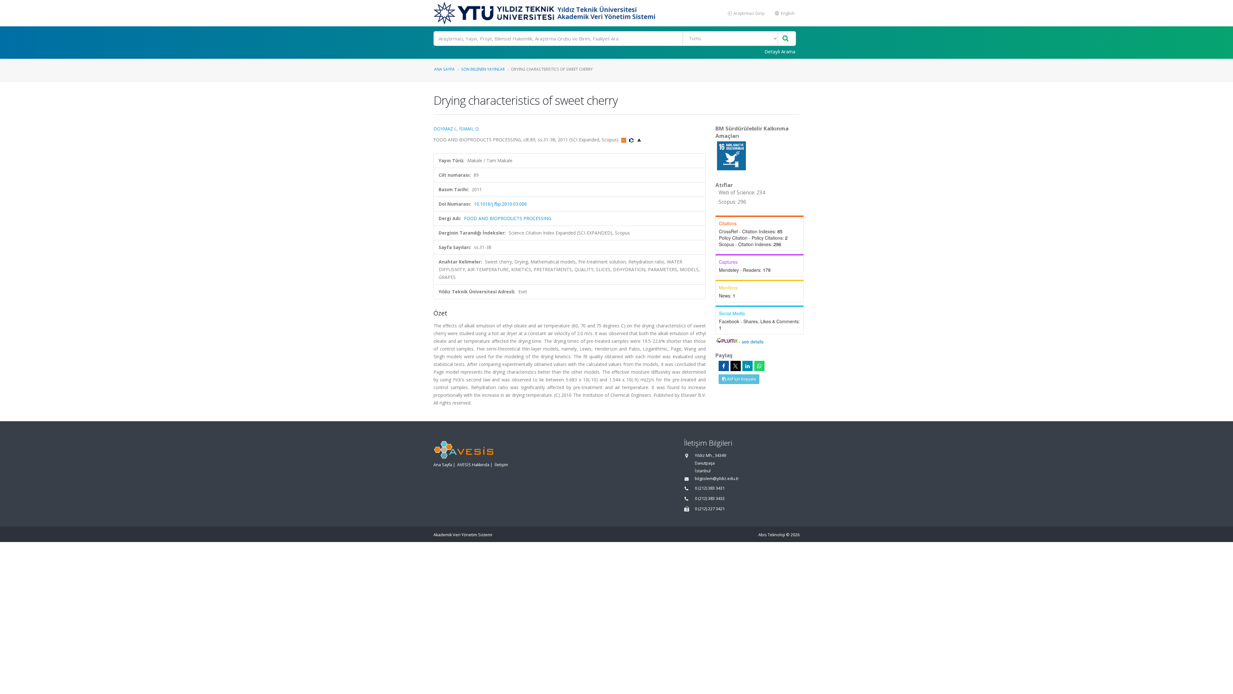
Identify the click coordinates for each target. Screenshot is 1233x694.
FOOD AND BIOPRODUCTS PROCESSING (507, 218)
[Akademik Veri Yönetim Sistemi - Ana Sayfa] (494, 13)
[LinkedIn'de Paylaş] (747, 366)
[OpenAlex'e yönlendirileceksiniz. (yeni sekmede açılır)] (639, 140)
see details (753, 341)
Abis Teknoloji (771, 535)
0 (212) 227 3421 (710, 509)
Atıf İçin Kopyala (741, 379)
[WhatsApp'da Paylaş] (759, 366)
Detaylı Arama (780, 51)
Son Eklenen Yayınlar (483, 69)
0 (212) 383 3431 (710, 488)
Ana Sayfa (444, 69)
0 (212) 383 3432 (710, 498)
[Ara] (785, 38)
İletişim (501, 464)
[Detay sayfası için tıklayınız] (731, 155)
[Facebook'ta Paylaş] (724, 366)
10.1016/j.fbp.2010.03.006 (500, 204)
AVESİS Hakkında (473, 464)
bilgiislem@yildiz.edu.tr (717, 478)
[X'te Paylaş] (735, 366)
